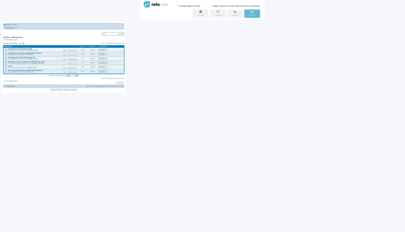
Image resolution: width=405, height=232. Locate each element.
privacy (246, 6)
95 (69, 72)
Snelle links (9, 24)
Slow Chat (31, 54)
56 (69, 54)
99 (76, 72)
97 (72, 72)
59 (74, 54)
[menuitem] (16, 27)
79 (69, 50)
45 (74, 59)
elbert (102, 53)
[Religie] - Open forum (38, 63)
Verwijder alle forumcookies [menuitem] (102, 86)
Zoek (119, 34)
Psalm (12, 67)
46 (76, 59)
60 (76, 54)
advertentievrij (255, 6)
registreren (223, 6)
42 (69, 59)
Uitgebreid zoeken (122, 34)
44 (72, 59)
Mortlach (103, 49)
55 (70, 67)
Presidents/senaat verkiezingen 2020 (20, 49)
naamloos (103, 62)
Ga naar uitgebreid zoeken (11, 39)
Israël (10, 66)
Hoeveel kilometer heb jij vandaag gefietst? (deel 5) (25, 53)
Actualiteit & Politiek (33, 50)
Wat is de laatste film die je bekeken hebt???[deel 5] (25, 70)
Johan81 (13, 72)
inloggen (215, 6)
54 (69, 67)
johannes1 (13, 54)
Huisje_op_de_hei (15, 63)
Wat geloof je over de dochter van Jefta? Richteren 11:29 (26, 62)
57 (70, 54)
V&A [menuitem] (15, 24)
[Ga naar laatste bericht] (106, 49)
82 (74, 50)
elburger (13, 50)
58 (72, 54)
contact (231, 6)
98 (74, 72)
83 (76, 50)
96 (70, 72)
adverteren (239, 6)
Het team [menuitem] (90, 86)
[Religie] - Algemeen (34, 59)
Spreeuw (13, 59)
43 (70, 59)
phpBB (58, 89)
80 (70, 50)
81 (72, 50)
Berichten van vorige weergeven (57, 75)
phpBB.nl (75, 90)
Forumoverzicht (10, 86)
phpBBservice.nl (67, 90)
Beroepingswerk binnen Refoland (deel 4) (21, 57)
